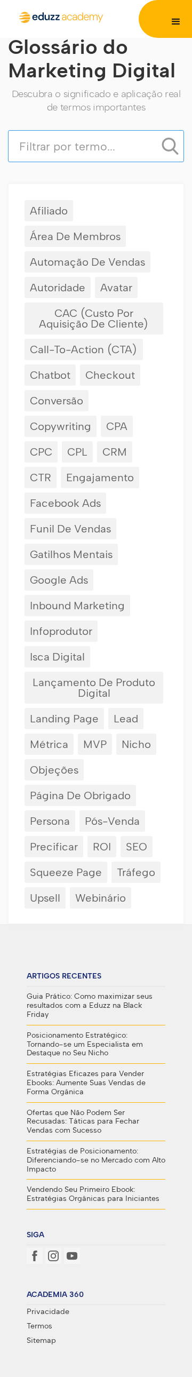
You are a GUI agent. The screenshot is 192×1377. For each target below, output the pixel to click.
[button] (176, 22)
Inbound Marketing (77, 605)
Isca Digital (57, 656)
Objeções (54, 769)
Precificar (54, 846)
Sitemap (41, 1340)
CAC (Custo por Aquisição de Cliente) (94, 318)
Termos (39, 1326)
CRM (114, 451)
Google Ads (59, 580)
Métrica (49, 744)
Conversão (56, 400)
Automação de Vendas (87, 262)
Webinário (100, 898)
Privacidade (48, 1312)
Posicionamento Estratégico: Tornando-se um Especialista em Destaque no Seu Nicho (85, 1044)
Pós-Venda (112, 821)
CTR (40, 477)
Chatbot (50, 375)
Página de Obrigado (80, 795)
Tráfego (136, 872)
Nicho (136, 744)
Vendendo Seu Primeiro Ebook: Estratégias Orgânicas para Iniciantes (93, 1194)
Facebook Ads (65, 503)
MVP (95, 744)
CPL (77, 451)
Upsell (45, 898)
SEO (136, 846)
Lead (126, 718)
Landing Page (64, 718)
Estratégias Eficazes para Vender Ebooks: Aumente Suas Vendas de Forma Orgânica (86, 1083)
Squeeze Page (66, 872)
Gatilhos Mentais (71, 554)
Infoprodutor (61, 631)
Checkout (110, 375)
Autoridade (57, 287)
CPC (41, 451)
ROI (102, 846)
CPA (116, 426)
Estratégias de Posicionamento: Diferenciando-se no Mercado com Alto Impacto (96, 1160)
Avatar (116, 287)
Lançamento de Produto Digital (94, 687)
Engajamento (100, 477)
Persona (50, 821)
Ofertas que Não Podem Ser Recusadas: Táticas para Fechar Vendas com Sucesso (83, 1122)
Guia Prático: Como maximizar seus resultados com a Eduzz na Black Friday (90, 1005)
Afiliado (49, 210)
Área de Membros (75, 236)
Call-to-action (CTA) (84, 349)
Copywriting (60, 426)
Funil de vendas (70, 528)
